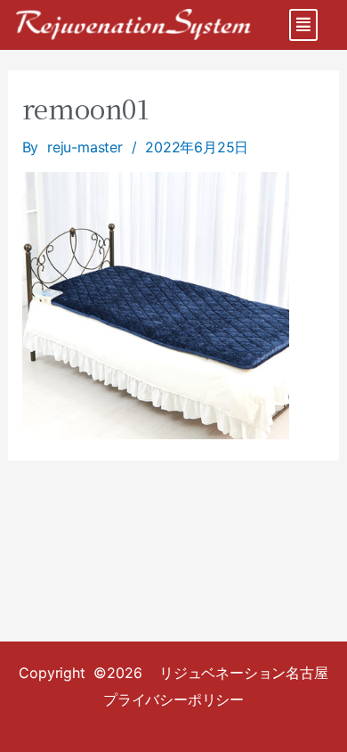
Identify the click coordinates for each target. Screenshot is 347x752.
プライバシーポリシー (173, 699)
